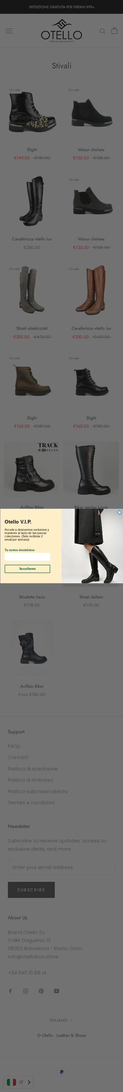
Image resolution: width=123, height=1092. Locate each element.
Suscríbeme (27, 568)
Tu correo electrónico (19, 550)
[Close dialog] (119, 512)
